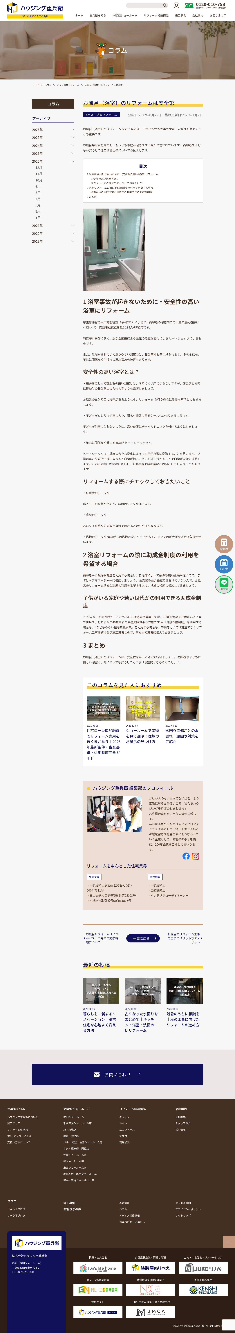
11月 (38, 173)
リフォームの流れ (17, 1129)
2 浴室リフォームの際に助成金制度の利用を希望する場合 (120, 188)
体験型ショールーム (76, 1109)
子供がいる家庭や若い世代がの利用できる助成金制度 (121, 192)
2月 (38, 211)
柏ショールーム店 (73, 1161)
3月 (38, 205)
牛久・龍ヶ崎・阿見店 (76, 1148)
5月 (38, 192)
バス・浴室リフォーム (68, 85)
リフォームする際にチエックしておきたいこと (118, 183)
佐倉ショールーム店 (74, 1155)
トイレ (123, 1123)
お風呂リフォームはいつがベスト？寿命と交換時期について (102, 938)
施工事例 (180, 15)
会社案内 (181, 1109)
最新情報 (124, 1203)
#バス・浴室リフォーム (101, 114)
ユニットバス (127, 1129)
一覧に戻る (141, 938)
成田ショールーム (73, 1117)
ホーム (79, 15)
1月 (38, 217)
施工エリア (13, 1123)
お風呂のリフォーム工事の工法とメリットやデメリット (184, 938)
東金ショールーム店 (74, 1167)
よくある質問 (183, 1203)
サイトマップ (183, 1215)
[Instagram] (176, 5)
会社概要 (180, 1117)
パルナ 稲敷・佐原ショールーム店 (82, 1142)
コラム (48, 85)
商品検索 (124, 1142)
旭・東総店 (69, 1129)
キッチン (124, 1117)
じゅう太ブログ (16, 1209)
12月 (38, 167)
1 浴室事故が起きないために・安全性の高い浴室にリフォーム (122, 174)
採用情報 (180, 1129)
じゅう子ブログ (16, 1215)
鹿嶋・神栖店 (71, 1136)
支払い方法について (18, 1142)
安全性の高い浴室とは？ (105, 179)
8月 (38, 186)
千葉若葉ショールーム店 (77, 1123)
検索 (165, 5)
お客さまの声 (218, 15)
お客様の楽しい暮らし (132, 1222)
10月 (38, 180)
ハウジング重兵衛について (22, 1117)
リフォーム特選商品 (132, 1109)
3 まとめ (92, 196)
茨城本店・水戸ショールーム (80, 1174)
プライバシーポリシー (188, 1209)
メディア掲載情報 (129, 1215)
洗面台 (123, 1136)
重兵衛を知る (16, 1109)
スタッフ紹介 (183, 1123)
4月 (38, 198)
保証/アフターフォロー (20, 1136)
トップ (35, 85)
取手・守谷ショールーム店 (78, 1180)
